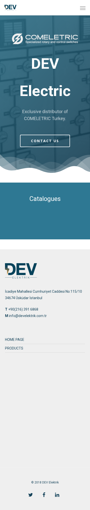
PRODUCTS (14, 348)
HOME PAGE (14, 340)
